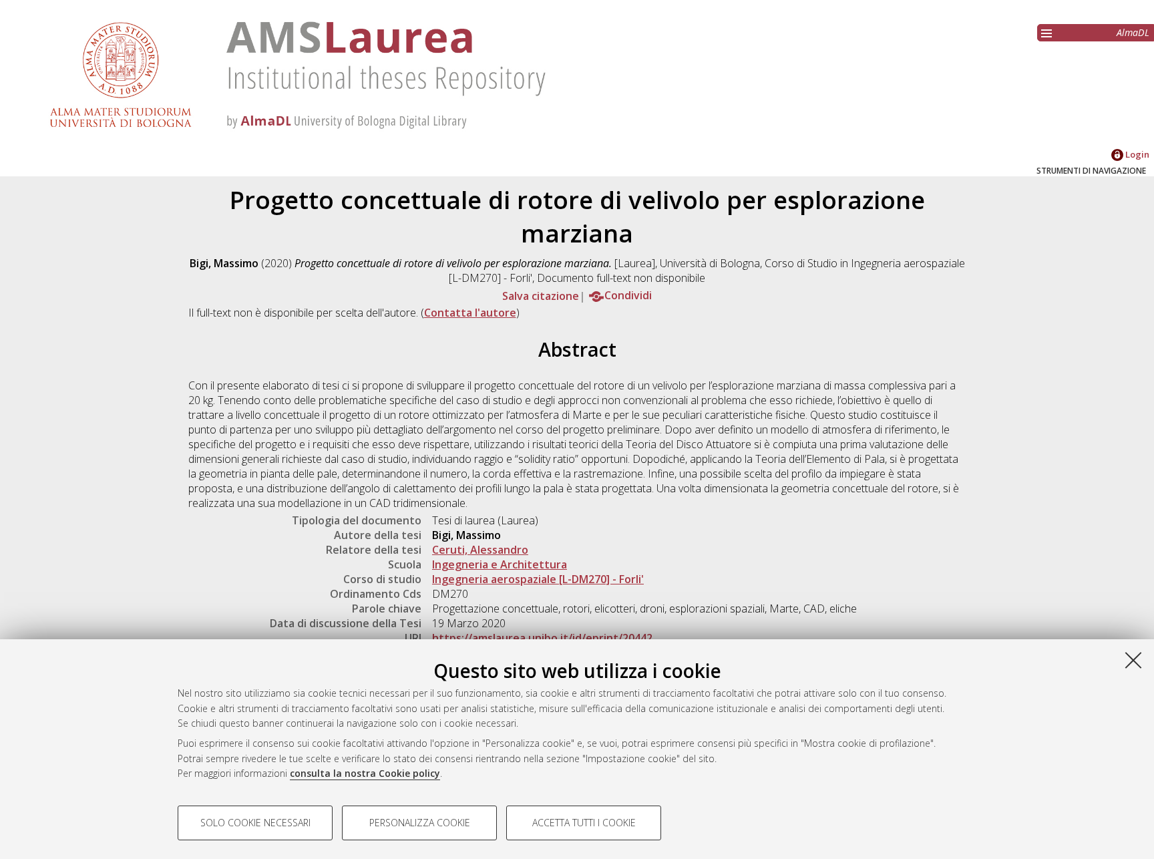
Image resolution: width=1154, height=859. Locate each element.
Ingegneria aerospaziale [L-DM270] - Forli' (538, 579)
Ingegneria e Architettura (499, 564)
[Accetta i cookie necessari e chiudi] (1133, 660)
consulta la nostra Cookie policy (365, 773)
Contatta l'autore (470, 312)
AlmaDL (1133, 32)
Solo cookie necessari (255, 822)
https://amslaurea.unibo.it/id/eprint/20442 (542, 638)
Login (1136, 154)
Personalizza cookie (419, 822)
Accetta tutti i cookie (584, 822)
